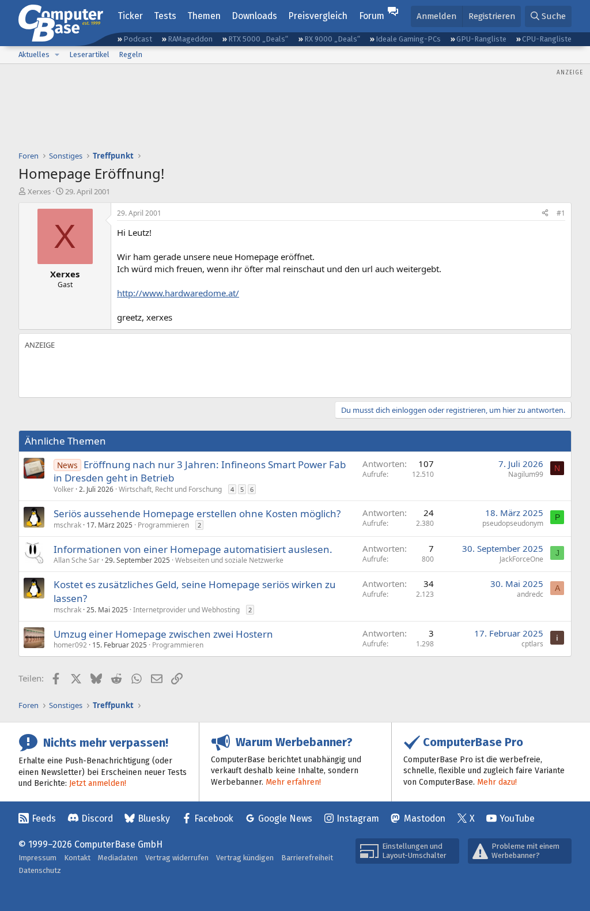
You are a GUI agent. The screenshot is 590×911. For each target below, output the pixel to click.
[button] (57, 54)
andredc (530, 594)
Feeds (44, 818)
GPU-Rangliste (481, 39)
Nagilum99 (525, 474)
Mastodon (424, 818)
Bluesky (154, 818)
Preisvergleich (317, 15)
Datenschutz (39, 870)
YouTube (517, 818)
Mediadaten (118, 857)
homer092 (70, 645)
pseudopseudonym (512, 523)
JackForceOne (521, 559)
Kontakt (77, 857)
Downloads (254, 15)
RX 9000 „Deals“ (332, 39)
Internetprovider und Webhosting (186, 610)
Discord (97, 818)
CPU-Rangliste (547, 39)
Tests (165, 15)
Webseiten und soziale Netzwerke (229, 560)
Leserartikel (89, 54)
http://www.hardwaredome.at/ (178, 293)
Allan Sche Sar (77, 560)
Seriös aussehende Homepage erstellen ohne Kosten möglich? (197, 513)
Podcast (137, 39)
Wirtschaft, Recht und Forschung (170, 489)
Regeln (130, 54)
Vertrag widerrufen (177, 857)
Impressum (37, 857)
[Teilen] (545, 213)
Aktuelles (34, 54)
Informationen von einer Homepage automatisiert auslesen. (193, 549)
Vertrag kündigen (245, 857)
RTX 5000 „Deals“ (258, 39)
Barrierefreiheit (307, 857)
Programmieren (163, 525)
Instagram (357, 818)
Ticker (130, 15)
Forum (371, 15)
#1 (561, 213)
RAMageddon (190, 39)
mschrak (67, 525)
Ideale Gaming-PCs (408, 39)
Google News (285, 818)
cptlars (532, 644)
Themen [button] (204, 15)
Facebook (213, 818)
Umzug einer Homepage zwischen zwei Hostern (163, 634)
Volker (64, 489)
